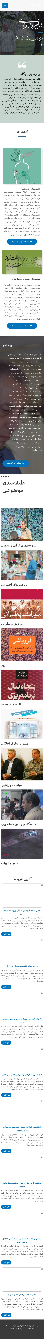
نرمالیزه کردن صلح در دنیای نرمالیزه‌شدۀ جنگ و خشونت (22, 1184)
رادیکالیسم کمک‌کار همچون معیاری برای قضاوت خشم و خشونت (22, 1128)
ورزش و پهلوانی (11, 623)
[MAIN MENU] (5, 5)
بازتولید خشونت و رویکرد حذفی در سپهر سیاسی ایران (22, 1020)
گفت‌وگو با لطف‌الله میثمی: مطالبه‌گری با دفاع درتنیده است (22, 1240)
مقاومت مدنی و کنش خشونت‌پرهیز (22, 1294)
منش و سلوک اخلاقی (14, 743)
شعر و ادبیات (9, 863)
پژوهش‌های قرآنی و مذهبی (18, 545)
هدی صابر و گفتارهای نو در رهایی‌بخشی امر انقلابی (22, 1075)
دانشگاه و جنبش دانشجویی (18, 824)
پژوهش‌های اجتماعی (14, 584)
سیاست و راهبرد (11, 785)
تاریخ (4, 665)
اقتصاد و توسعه (11, 704)
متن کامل (6, 934)
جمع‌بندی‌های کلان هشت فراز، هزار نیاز (22, 966)
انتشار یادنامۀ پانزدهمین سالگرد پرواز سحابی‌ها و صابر (22, 912)
